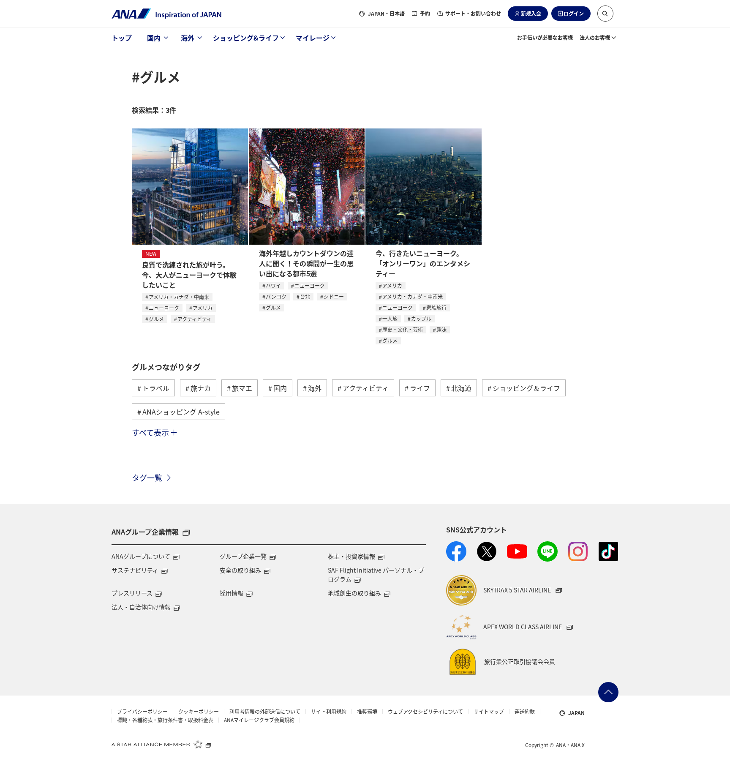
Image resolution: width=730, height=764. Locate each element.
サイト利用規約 (328, 711)
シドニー (334, 296)
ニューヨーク (164, 307)
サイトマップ (489, 711)
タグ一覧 (147, 477)
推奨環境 (367, 711)
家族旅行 (436, 307)
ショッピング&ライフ (246, 38)
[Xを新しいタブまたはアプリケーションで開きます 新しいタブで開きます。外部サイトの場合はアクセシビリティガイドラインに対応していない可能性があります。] (487, 551)
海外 (187, 38)
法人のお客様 (595, 37)
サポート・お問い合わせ (473, 13)
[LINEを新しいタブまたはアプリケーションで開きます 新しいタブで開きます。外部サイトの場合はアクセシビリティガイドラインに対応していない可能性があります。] (547, 551)
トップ (122, 38)
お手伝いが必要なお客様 (545, 37)
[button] (605, 13)
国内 (154, 38)
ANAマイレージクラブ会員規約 (259, 720)
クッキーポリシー (198, 711)
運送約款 (525, 711)
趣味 (441, 329)
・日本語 (386, 13)
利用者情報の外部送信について (264, 711)
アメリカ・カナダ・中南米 (179, 296)
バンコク (276, 296)
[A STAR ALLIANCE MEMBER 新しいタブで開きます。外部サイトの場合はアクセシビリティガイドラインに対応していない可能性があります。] (161, 744)
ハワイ (273, 285)
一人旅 (390, 318)
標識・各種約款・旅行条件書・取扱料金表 (165, 720)
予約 (425, 13)
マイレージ (313, 38)
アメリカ (202, 307)
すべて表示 (150, 432)
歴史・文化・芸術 (402, 329)
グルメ (156, 318)
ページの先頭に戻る (608, 692)
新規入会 (531, 13)
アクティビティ (194, 318)
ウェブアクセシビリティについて (425, 711)
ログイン (574, 13)
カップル (421, 318)
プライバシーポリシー (142, 711)
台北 (305, 296)
